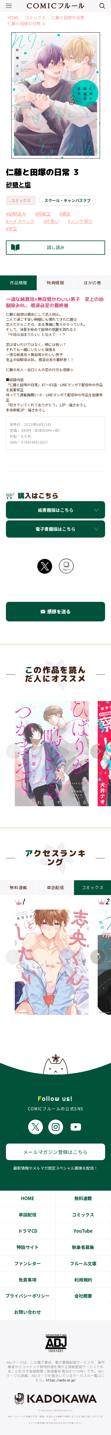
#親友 (65, 214)
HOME (13, 17)
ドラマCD (27, 1231)
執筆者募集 (83, 1247)
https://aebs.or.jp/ (61, 1380)
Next (97, 751)
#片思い (51, 221)
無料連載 (83, 1198)
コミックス (35, 17)
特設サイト (28, 1247)
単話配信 (27, 1214)
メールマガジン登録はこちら (55, 1151)
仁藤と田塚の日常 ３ (26, 23)
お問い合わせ (27, 1312)
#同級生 (43, 214)
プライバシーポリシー (27, 1296)
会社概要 (83, 1296)
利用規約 (83, 1280)
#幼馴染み (16, 214)
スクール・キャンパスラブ (67, 200)
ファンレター (27, 1263)
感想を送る (55, 611)
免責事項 (27, 1280)
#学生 (11, 228)
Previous (13, 751)
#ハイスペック (20, 221)
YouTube (83, 1231)
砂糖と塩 (18, 184)
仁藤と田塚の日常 (67, 17)
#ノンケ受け (80, 221)
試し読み (56, 247)
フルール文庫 (83, 1263)
